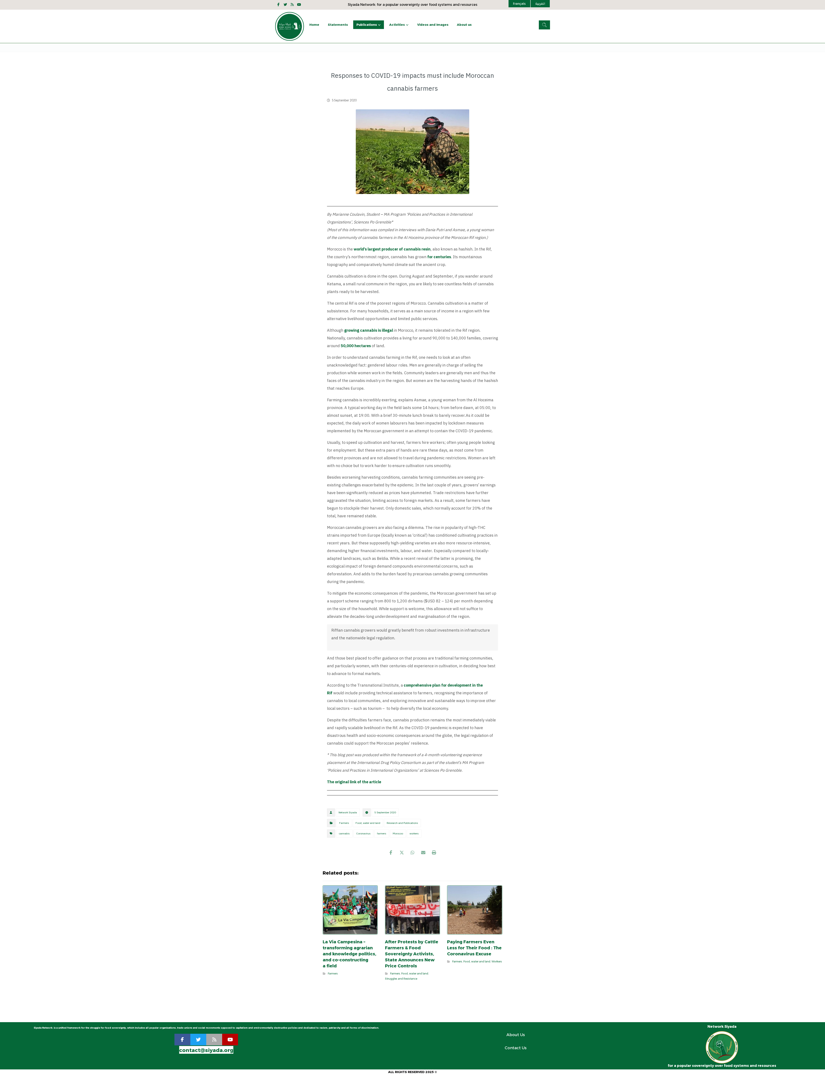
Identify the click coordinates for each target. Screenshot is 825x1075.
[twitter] (198, 1039)
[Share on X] (401, 852)
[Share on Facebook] (391, 852)
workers (414, 833)
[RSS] (292, 4)
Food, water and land (368, 823)
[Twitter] (285, 4)
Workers (497, 961)
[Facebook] (278, 4)
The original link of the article (354, 782)
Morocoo (398, 833)
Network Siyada (348, 812)
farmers (381, 833)
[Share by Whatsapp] (412, 852)
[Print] (434, 852)
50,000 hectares (356, 346)
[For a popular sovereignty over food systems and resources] (289, 26)
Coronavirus (363, 833)
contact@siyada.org (206, 1050)
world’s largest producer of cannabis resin (392, 249)
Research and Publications (402, 823)
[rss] (214, 1039)
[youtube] (299, 4)
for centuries (439, 257)
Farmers (344, 823)
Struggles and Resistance (401, 978)
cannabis (344, 833)
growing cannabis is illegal (368, 330)
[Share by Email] (423, 852)
